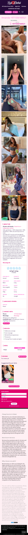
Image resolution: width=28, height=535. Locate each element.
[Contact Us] (22, 12)
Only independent (7, 401)
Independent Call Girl (8, 228)
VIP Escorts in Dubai (14, 386)
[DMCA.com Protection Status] (14, 523)
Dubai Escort (17, 226)
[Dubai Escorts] (14, 3)
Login (15, 12)
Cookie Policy (4, 529)
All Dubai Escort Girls (7, 6)
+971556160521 (18, 23)
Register (9, 12)
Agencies (17, 6)
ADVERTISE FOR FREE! (14, 8)
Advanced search (14, 406)
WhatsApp (16, 315)
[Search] (19, 12)
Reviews (24, 6)
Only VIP (5, 399)
